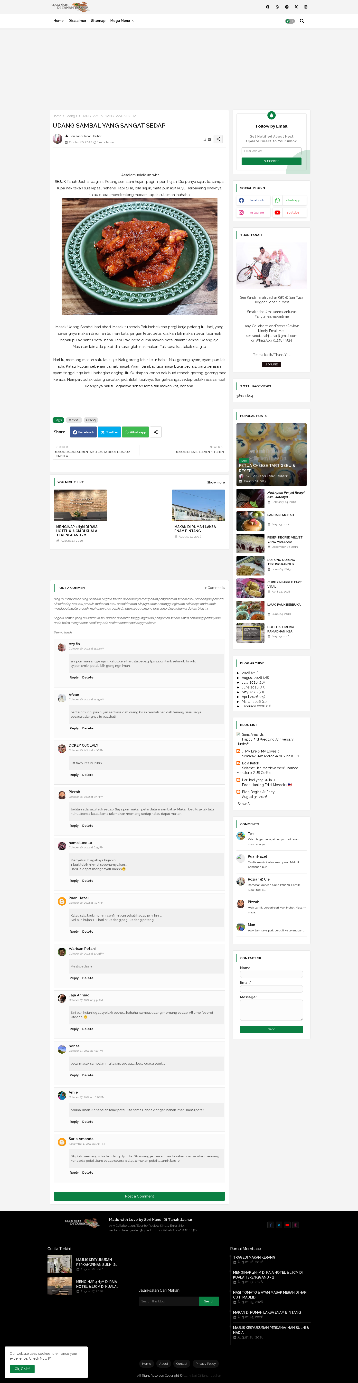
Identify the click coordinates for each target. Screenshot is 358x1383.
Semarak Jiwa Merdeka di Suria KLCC (271, 756)
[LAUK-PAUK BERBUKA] (250, 610)
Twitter (112, 432)
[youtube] (287, 1225)
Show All (245, 804)
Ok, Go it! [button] (22, 1369)
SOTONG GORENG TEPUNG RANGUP (281, 562)
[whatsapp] (277, 7)
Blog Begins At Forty (258, 792)
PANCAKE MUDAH (280, 515)
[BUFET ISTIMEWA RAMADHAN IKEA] (250, 633)
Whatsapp (138, 432)
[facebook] (268, 7)
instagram (257, 212)
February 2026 (254, 706)
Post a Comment (139, 1196)
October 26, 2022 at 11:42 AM (86, 648)
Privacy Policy (206, 1363)
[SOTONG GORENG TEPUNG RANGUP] (250, 565)
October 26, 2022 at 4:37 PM (86, 796)
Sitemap (98, 21)
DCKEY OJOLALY (83, 745)
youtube (293, 212)
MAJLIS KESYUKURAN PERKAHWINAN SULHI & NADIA (96, 1262)
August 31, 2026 (254, 797)
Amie (73, 1092)
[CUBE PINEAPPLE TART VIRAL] (250, 588)
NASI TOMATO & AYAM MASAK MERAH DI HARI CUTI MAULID (270, 1294)
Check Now (38, 1358)
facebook (257, 200)
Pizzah (74, 792)
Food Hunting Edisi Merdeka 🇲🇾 (267, 785)
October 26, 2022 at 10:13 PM (86, 953)
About (163, 1363)
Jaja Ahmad (79, 995)
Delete (88, 677)
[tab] (58, 21)
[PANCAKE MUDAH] (250, 521)
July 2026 (250, 682)
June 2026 (251, 687)
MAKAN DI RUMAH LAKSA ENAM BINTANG (195, 529)
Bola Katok (250, 763)
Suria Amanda (81, 1139)
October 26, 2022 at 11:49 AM (86, 699)
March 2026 (252, 702)
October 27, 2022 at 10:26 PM (86, 1097)
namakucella (80, 843)
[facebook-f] (270, 1225)
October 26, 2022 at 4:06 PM (86, 750)
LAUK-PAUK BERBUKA (284, 604)
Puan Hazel (79, 898)
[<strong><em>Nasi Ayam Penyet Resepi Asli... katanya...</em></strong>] (250, 498)
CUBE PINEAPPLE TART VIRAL (284, 584)
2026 (246, 673)
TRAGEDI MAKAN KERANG (254, 1257)
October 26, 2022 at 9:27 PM (86, 902)
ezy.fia (74, 644)
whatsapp (293, 200)
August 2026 (252, 678)
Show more (216, 482)
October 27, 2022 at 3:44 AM (86, 1000)
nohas (74, 1046)
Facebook (86, 432)
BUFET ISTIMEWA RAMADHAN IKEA (280, 629)
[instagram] (306, 7)
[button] (290, 21)
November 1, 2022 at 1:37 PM (87, 1143)
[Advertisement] (179, 68)
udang (70, 116)
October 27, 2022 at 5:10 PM (86, 1050)
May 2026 (250, 692)
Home (59, 21)
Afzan (74, 695)
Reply (74, 677)
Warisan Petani (82, 949)
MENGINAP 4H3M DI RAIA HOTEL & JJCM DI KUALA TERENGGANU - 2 (76, 531)
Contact (181, 1363)
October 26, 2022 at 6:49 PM (86, 847)
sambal (73, 420)
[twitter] (296, 7)
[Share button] (156, 432)
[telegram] (287, 7)
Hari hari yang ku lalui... (260, 780)
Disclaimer (77, 21)
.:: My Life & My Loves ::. (261, 751)
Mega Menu (120, 21)
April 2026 (250, 697)
